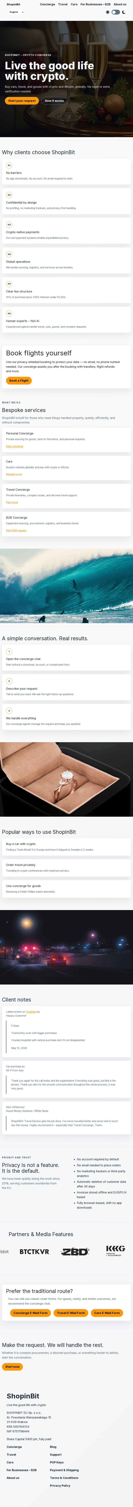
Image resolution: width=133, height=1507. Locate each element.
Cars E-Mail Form (107, 1313)
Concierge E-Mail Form (30, 1313)
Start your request (22, 100)
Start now (12, 1366)
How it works (54, 100)
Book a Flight (18, 380)
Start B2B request (16, 530)
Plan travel (12, 502)
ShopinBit (13, 4)
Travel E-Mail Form (71, 1313)
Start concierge (14, 446)
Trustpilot (31, 1011)
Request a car (14, 474)
